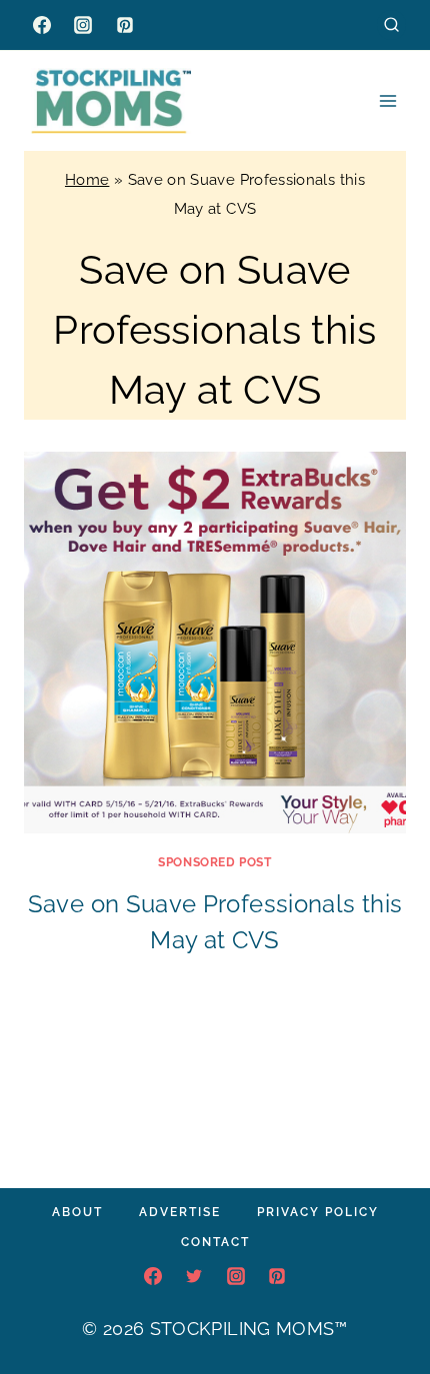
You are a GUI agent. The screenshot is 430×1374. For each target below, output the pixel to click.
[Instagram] (83, 25)
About (77, 1212)
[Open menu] (387, 100)
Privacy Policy (318, 1212)
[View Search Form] (391, 24)
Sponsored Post (214, 862)
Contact (215, 1242)
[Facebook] (42, 25)
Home (87, 180)
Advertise (180, 1212)
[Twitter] (194, 1276)
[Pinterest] (125, 25)
